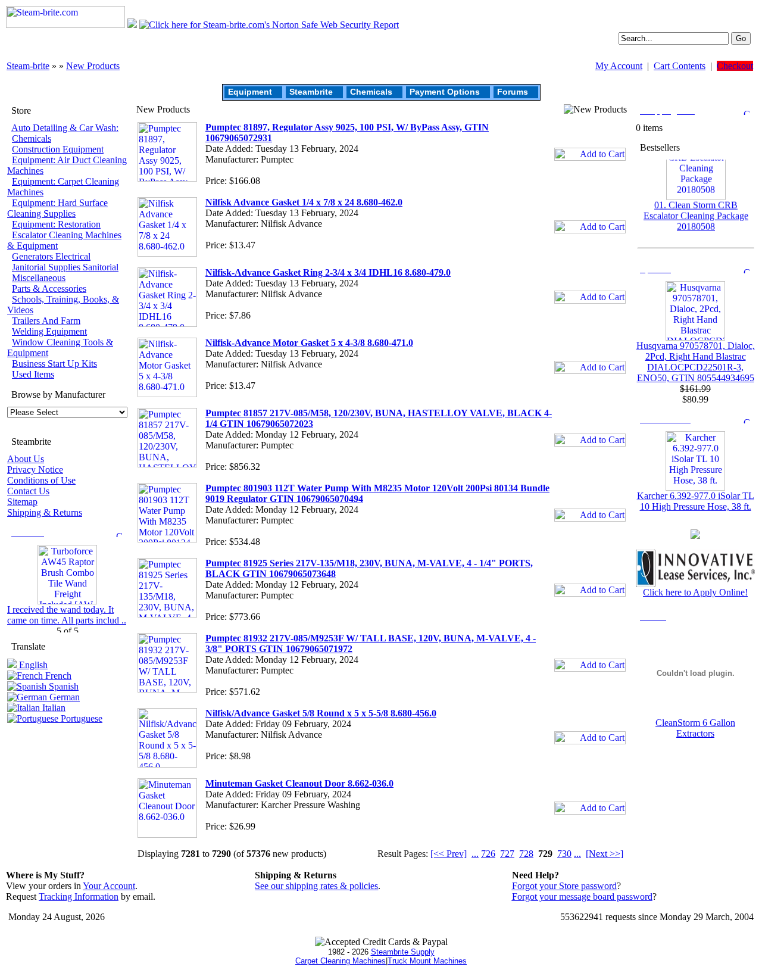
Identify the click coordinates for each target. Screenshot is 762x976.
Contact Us (28, 491)
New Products (93, 66)
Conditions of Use (41, 480)
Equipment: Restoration (56, 224)
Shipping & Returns (44, 512)
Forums (512, 91)
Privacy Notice (35, 469)
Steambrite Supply (403, 951)
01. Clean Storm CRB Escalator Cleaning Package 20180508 (696, 210)
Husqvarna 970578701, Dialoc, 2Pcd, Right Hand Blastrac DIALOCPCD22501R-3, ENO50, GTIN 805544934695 (695, 362)
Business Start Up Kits (54, 363)
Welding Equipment (49, 331)
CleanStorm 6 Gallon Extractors (695, 728)
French (57, 676)
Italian (52, 708)
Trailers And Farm (46, 321)
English (32, 665)
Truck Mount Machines (427, 960)
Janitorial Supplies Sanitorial (65, 267)
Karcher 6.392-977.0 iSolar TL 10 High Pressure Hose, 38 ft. (695, 501)
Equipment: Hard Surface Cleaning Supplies (57, 208)
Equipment (250, 91)
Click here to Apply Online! (695, 592)
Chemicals (371, 91)
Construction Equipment (58, 149)
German (63, 697)
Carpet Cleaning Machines (340, 960)
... (475, 854)
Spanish (62, 686)
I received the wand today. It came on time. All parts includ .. (66, 614)
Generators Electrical (51, 256)
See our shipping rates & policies (316, 886)
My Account (618, 66)
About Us (25, 459)
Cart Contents (679, 66)
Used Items (33, 374)
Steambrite (311, 91)
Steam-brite (28, 66)
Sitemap (22, 502)
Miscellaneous (38, 278)
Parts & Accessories (49, 288)
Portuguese (80, 718)
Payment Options (445, 91)
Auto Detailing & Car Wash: (64, 128)
